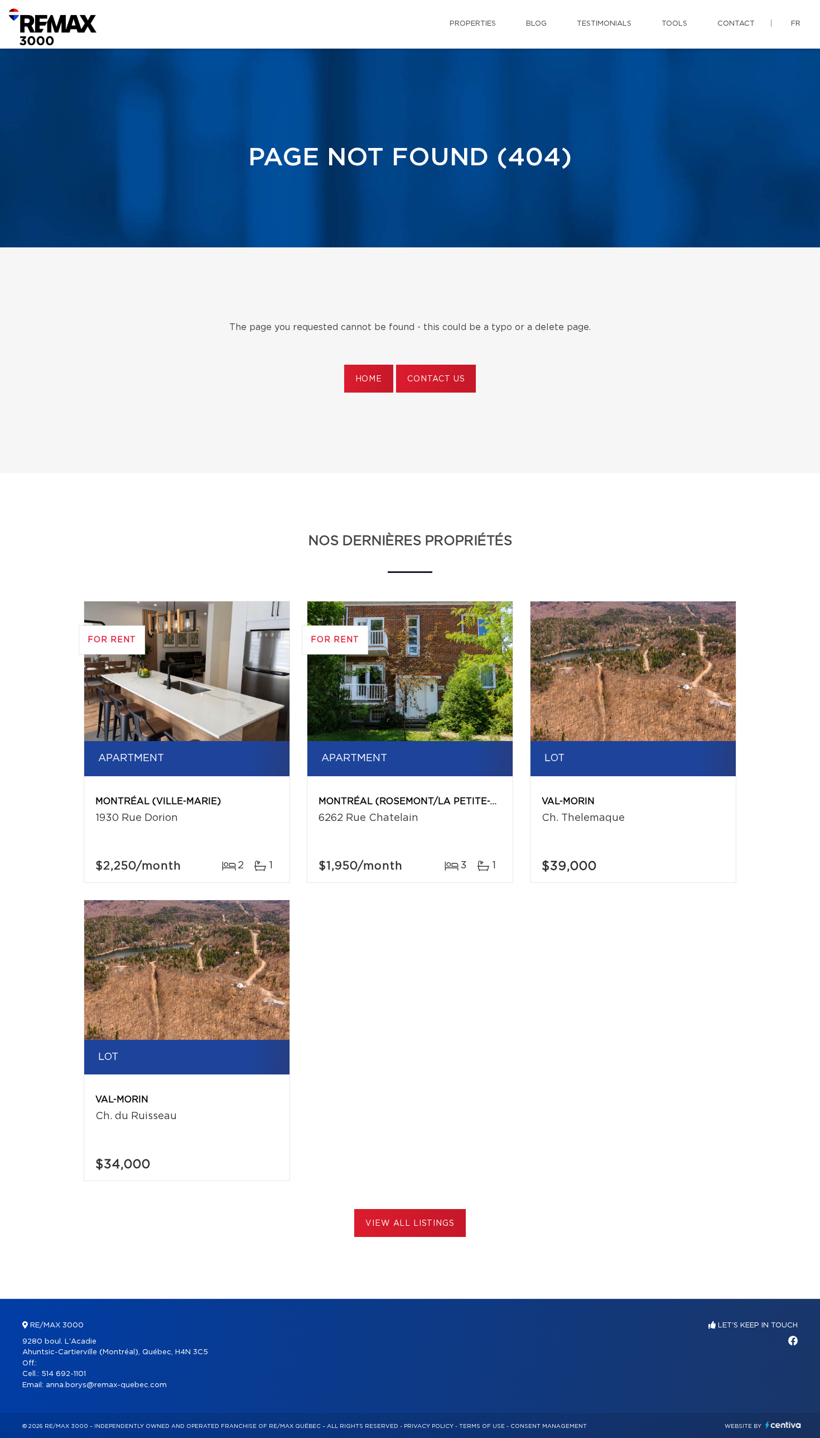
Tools (674, 23)
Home (368, 379)
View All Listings (409, 1223)
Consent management (548, 1426)
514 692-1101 (63, 1374)
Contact (736, 23)
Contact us (436, 379)
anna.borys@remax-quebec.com (106, 1385)
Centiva (783, 1425)
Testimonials (604, 23)
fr (795, 23)
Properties (473, 23)
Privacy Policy (429, 1426)
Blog (536, 23)
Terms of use (482, 1426)
